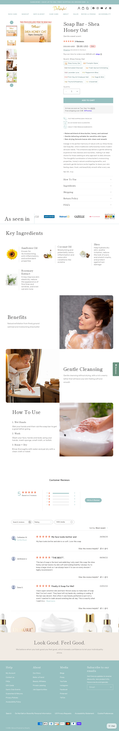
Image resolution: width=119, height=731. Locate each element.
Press (62, 677)
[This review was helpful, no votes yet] (101, 548)
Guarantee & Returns (14, 694)
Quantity (66, 87)
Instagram (64, 685)
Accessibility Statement (84, 713)
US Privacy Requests (63, 713)
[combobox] (43, 522)
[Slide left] (11, 22)
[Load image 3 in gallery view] (11, 54)
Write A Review (93, 500)
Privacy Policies (12, 698)
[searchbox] (19, 522)
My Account (10, 673)
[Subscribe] (110, 687)
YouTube (63, 681)
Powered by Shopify (23, 728)
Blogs (62, 673)
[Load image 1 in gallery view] (11, 31)
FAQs (8, 681)
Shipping (66, 50)
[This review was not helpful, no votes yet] (105, 548)
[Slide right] (11, 85)
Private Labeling (39, 685)
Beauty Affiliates (39, 681)
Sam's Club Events (13, 689)
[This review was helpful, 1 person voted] (101, 577)
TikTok (62, 698)
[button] (13, 14)
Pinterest (63, 694)
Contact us (10, 677)
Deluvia (13, 728)
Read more (50, 601)
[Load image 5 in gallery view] (11, 77)
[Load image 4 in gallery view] (11, 65)
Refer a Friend (38, 677)
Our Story (37, 673)
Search (9, 713)
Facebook (64, 689)
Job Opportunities (40, 689)
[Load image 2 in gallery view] (11, 42)
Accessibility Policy (13, 702)
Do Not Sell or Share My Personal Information (33, 713)
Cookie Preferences (105, 713)
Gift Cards (10, 685)
